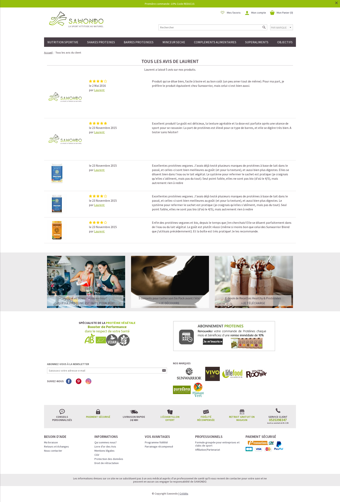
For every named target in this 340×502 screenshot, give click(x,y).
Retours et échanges (56, 446)
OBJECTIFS (285, 42)
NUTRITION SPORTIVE (62, 42)
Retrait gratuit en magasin (242, 418)
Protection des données (108, 459)
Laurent (99, 90)
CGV (96, 455)
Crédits (184, 493)
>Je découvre (169, 303)
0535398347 (278, 420)
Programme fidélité (156, 442)
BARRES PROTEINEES (138, 42)
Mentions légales (104, 450)
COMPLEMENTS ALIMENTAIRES (215, 42)
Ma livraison (51, 442)
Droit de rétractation (106, 463)
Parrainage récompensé (159, 446)
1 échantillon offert (169, 418)
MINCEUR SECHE (174, 42)
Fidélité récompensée (206, 418)
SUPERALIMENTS (256, 42)
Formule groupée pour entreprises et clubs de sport (217, 444)
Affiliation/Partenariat (207, 449)
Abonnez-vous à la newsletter (68, 364)
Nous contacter (53, 450)
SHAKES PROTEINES (101, 42)
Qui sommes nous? (105, 442)
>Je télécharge (253, 303)
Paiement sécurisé (98, 416)
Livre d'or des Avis (105, 446)
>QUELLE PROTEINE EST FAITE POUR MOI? (85, 303)
